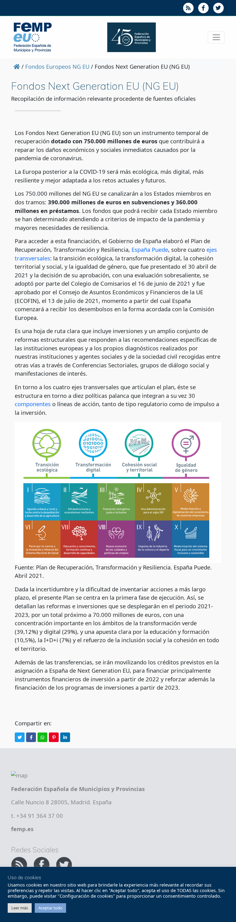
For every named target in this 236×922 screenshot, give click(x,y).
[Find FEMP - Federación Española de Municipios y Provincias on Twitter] (64, 864)
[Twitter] (20, 737)
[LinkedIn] (65, 737)
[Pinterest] (54, 737)
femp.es (22, 829)
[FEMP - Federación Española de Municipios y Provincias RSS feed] (20, 864)
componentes (33, 404)
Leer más (19, 908)
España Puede (150, 249)
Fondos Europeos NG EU (57, 66)
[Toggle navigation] (216, 37)
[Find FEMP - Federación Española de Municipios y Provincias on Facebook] (42, 864)
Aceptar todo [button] (50, 908)
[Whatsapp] (42, 737)
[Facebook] (31, 737)
